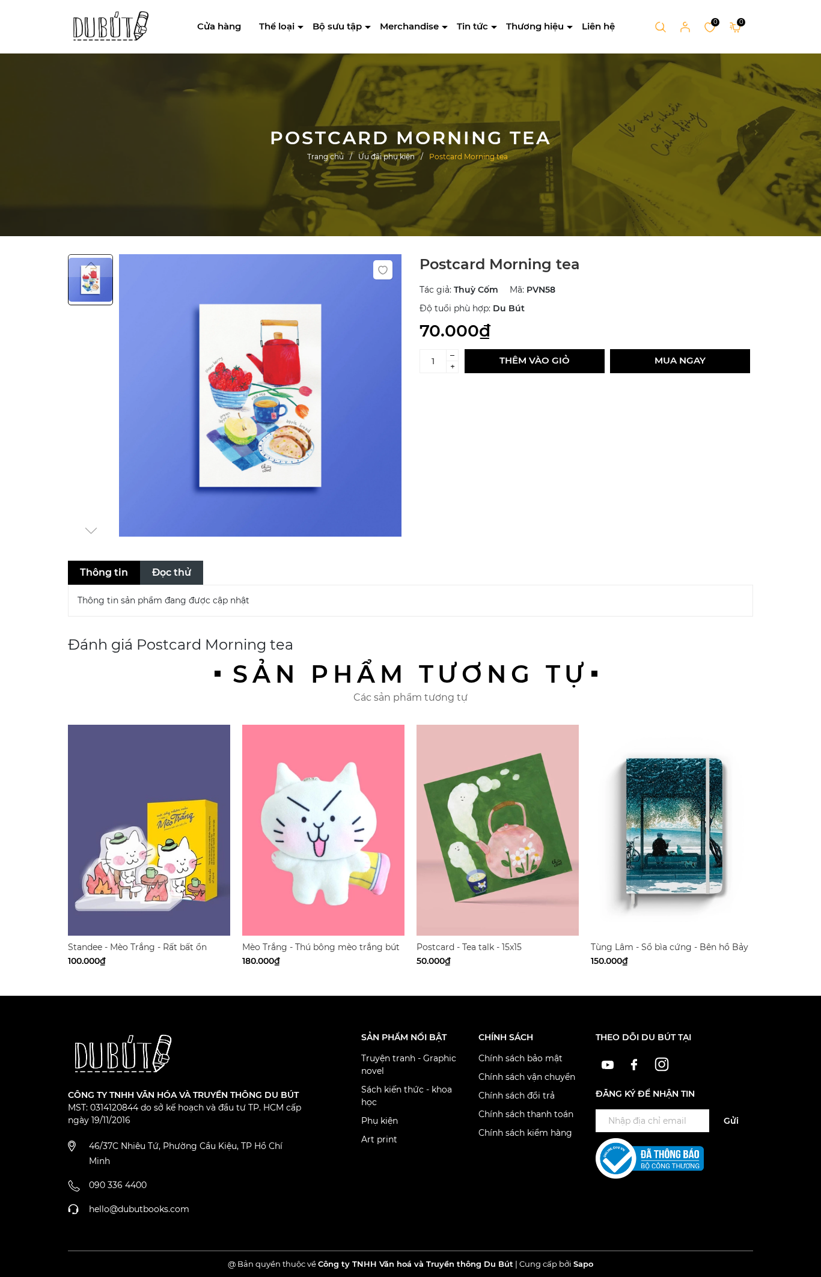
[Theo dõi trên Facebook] (636, 1063)
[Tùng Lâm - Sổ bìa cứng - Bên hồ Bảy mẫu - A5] (672, 830)
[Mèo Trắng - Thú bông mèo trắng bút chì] (323, 830)
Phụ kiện (379, 1120)
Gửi (731, 1120)
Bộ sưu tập (337, 26)
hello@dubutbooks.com (139, 1209)
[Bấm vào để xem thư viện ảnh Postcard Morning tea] (260, 395)
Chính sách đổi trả (516, 1095)
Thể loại (277, 26)
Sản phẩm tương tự (410, 674)
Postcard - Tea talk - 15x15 (469, 947)
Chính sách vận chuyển (526, 1076)
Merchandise (409, 26)
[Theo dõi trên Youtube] (609, 1063)
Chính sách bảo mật (520, 1058)
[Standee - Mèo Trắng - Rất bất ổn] (149, 830)
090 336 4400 (118, 1185)
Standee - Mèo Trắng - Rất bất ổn (137, 947)
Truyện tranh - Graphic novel (408, 1064)
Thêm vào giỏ (534, 360)
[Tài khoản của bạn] (685, 26)
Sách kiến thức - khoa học (406, 1096)
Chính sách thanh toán (525, 1114)
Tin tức (472, 26)
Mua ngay (680, 360)
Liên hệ (598, 26)
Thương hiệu (535, 26)
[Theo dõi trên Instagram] (662, 1063)
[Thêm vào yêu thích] (382, 269)
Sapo (583, 1264)
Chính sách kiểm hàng (525, 1132)
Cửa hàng (219, 26)
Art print (379, 1139)
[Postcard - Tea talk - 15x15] (498, 830)
